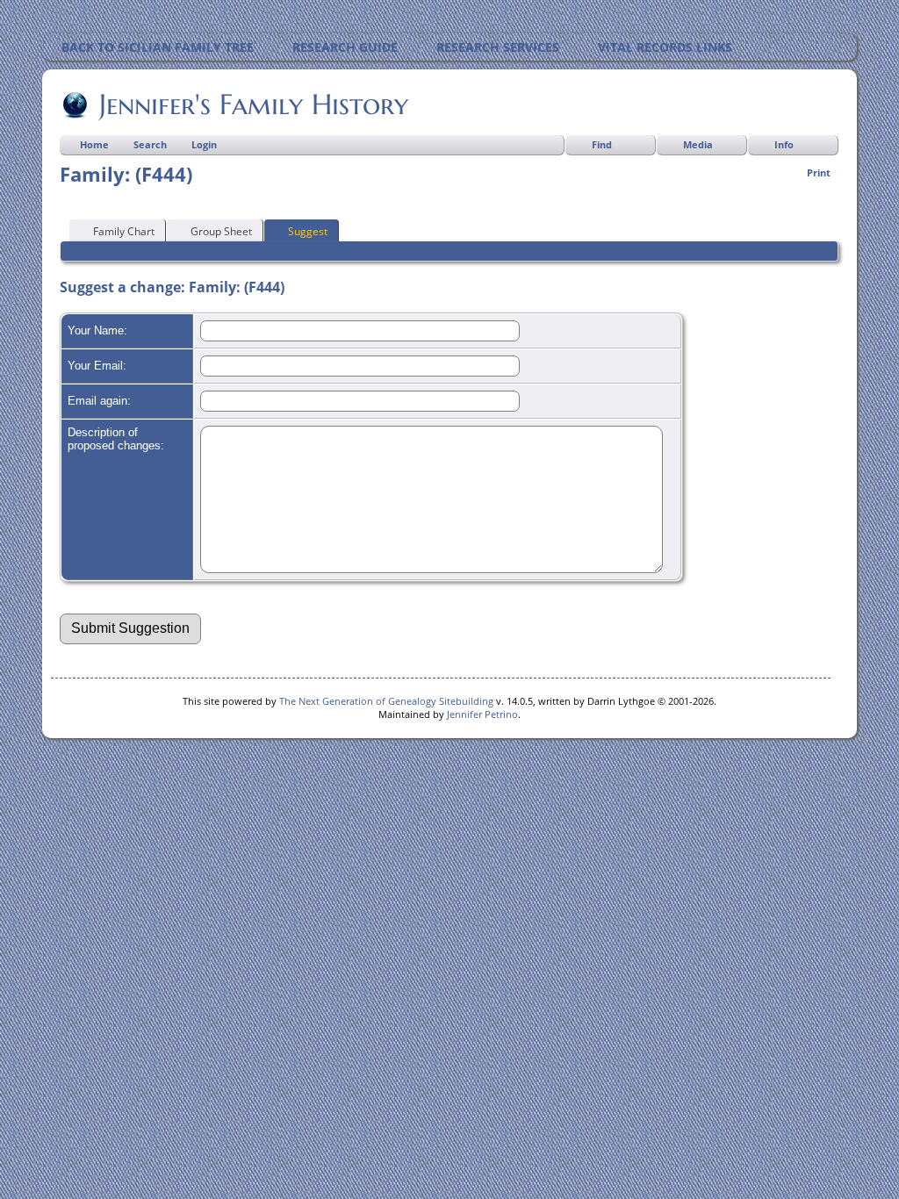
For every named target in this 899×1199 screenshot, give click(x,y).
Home (94, 144)
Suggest (307, 231)
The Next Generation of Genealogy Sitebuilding (386, 700)
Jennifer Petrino (482, 714)
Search (150, 144)
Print (819, 172)
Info (784, 144)
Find (602, 144)
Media (698, 144)
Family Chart (124, 231)
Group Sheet (221, 231)
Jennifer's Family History (253, 104)
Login (204, 144)
